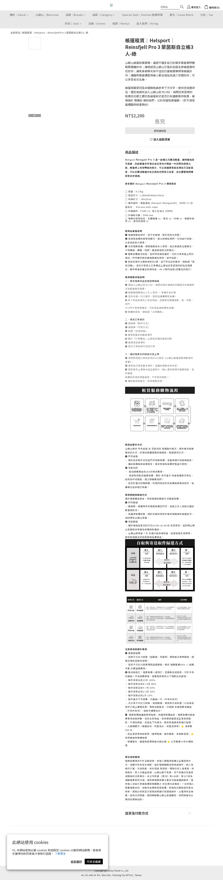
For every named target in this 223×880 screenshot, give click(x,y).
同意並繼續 (94, 861)
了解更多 (60, 853)
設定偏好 (76, 861)
